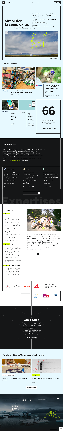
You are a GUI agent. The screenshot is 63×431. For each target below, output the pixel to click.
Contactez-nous (5, 400)
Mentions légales (15, 398)
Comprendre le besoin (8, 186)
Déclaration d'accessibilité (15, 406)
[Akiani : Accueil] (6, 2)
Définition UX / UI (5, 398)
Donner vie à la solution (47, 186)
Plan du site (14, 403)
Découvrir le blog (30, 387)
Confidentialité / (15, 401)
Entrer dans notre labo (30, 337)
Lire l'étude (34, 382)
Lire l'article (4, 380)
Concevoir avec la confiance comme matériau (31, 124)
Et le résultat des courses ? (14, 124)
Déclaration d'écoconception (15, 409)
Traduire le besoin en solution (29, 186)
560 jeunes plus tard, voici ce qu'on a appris (19, 94)
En (59, 398)
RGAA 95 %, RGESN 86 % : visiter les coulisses (52, 96)
